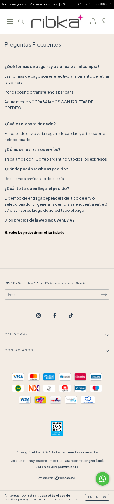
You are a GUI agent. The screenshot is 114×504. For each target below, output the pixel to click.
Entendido (97, 497)
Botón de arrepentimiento (57, 467)
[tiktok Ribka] (70, 315)
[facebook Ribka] (55, 315)
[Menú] (10, 22)
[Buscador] (21, 22)
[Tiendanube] (57, 479)
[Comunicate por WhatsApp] (102, 479)
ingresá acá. (95, 461)
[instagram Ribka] (39, 315)
